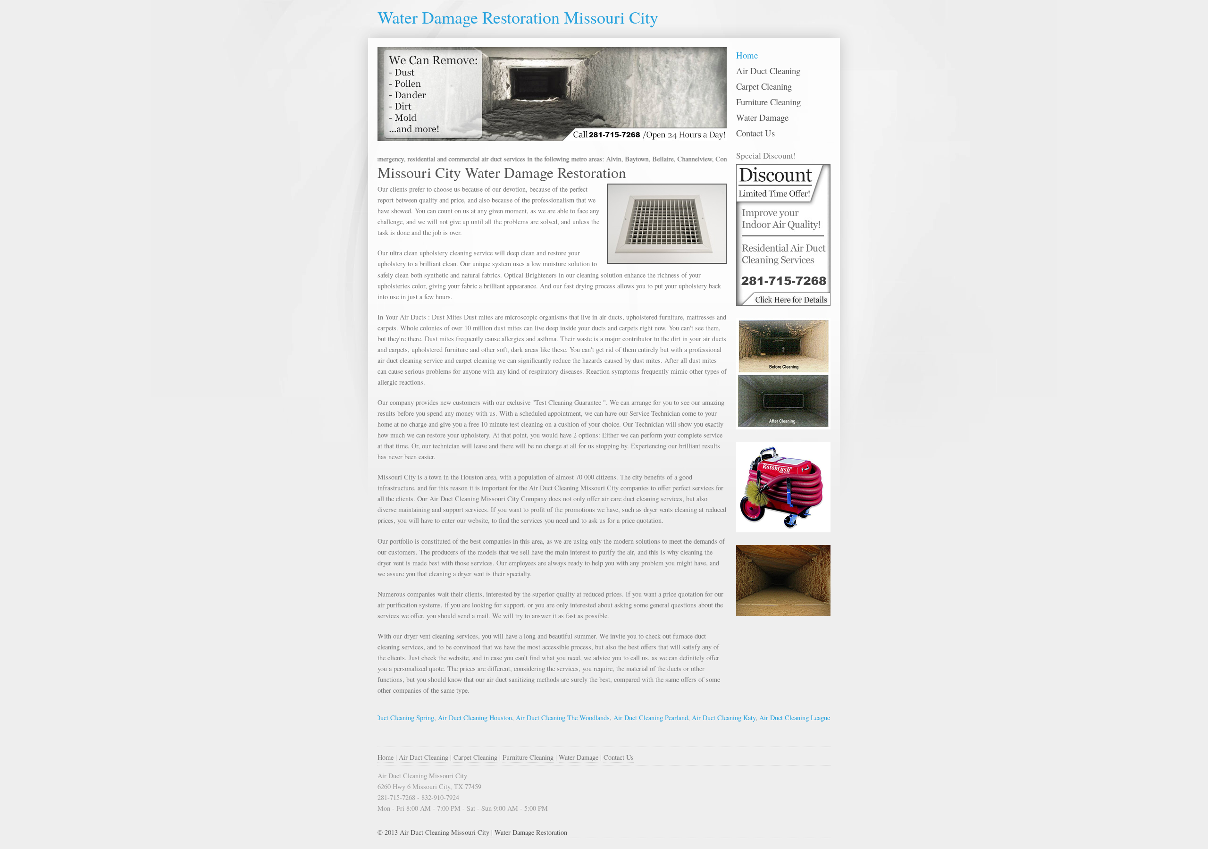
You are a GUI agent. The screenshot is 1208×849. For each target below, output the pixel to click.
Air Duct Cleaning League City (777, 717)
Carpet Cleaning (764, 86)
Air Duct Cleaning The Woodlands (539, 717)
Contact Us (755, 133)
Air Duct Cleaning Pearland (626, 717)
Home (747, 55)
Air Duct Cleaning (768, 70)
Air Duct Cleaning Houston (451, 717)
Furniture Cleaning (768, 102)
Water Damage (762, 117)
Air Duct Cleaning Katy (699, 717)
